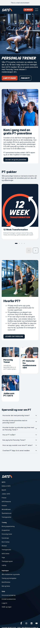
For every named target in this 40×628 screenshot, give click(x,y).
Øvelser (4, 546)
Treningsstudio (6, 549)
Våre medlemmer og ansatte (11, 574)
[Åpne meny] (36, 9)
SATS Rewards (6, 501)
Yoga (3, 557)
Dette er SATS (6, 486)
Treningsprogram (7, 561)
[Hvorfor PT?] (20, 278)
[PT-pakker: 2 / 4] (19, 243)
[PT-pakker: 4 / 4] (24, 243)
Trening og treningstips (9, 578)
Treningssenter (6, 517)
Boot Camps (5, 542)
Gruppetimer (6, 530)
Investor (4, 505)
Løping (4, 565)
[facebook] (21, 623)
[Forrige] (29, 250)
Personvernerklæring (8, 595)
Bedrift (4, 490)
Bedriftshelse (6, 582)
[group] (20, 212)
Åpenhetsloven (6, 513)
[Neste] (35, 250)
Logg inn (4, 603)
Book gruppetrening (8, 526)
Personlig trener (7, 534)
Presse (4, 498)
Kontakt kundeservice (9, 599)
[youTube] (36, 623)
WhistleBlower (6, 509)
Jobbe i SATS (6, 494)
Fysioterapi (5, 538)
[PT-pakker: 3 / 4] (21, 243)
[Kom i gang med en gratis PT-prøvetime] (20, 107)
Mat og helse (6, 586)
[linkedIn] (31, 623)
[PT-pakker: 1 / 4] (16, 243)
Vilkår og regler (7, 607)
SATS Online (5, 553)
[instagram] (26, 623)
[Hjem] (7, 9)
